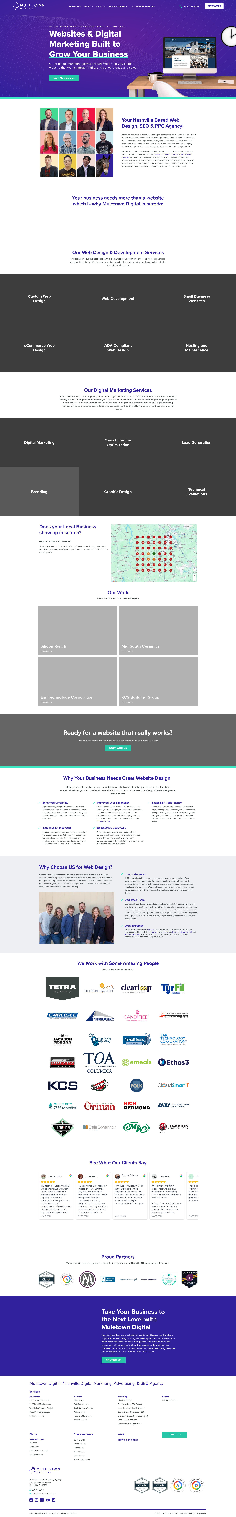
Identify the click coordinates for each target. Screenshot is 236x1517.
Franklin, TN (78, 1448)
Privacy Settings (200, 1513)
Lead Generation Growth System (131, 1408)
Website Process (36, 1454)
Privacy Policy (160, 1513)
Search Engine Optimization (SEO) (131, 1412)
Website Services (80, 1420)
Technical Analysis (37, 1416)
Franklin (166, 932)
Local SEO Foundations (127, 1420)
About (99, 6)
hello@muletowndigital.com (44, 1494)
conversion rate (103, 821)
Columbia (149, 929)
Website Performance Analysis (41, 1408)
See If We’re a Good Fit (39, 1450)
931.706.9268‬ (191, 6)
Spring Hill (187, 932)
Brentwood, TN (80, 1451)
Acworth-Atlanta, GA (82, 1459)
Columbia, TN (79, 1440)
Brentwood (177, 932)
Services (74, 6)
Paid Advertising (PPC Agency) (130, 1404)
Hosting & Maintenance (83, 1416)
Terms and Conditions (174, 1513)
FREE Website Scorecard (39, 1400)
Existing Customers (169, 1400)
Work (87, 6)
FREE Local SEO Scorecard (40, 1404)
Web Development (81, 1404)
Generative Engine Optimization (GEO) (133, 1416)
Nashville (155, 932)
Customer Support (143, 6)
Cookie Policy (189, 1513)
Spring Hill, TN (79, 1444)
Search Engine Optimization (166, 154)
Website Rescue (80, 1412)
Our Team (33, 1443)
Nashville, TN (79, 1455)
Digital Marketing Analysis (40, 1412)
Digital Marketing (125, 1400)
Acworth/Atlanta (132, 934)
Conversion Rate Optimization (130, 1424)
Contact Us (175, 1434)
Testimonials (34, 1447)
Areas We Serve (83, 1434)
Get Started (214, 6)
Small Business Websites (83, 1408)
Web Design (78, 1400)
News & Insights (118, 6)
